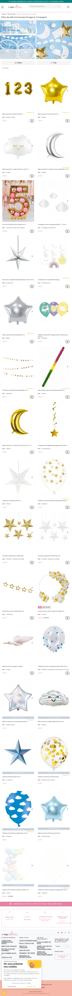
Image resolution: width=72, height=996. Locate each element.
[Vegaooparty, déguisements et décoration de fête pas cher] (15, 6)
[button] (4, 993)
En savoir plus (12, 986)
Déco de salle (11, 14)
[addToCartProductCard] (32, 120)
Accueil (3, 14)
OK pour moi (31, 986)
